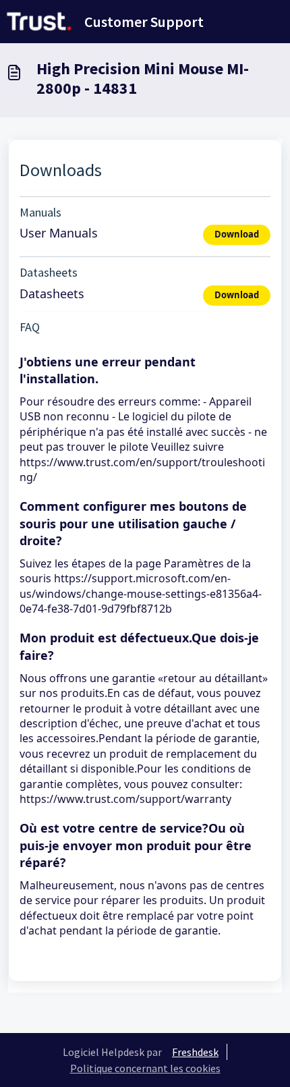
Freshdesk (195, 1052)
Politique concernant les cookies (145, 1068)
